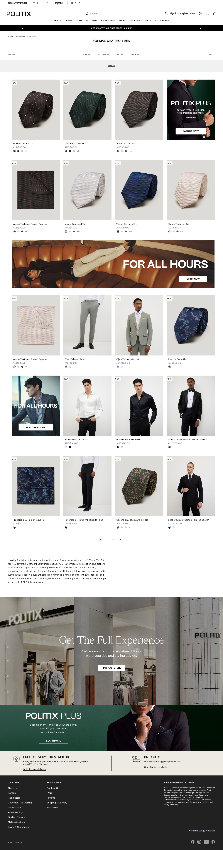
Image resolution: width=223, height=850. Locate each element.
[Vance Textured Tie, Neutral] (169, 232)
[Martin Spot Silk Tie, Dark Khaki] (66, 151)
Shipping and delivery (34, 769)
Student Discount (17, 817)
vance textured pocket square (30, 224)
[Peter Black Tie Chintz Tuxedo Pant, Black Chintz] (66, 528)
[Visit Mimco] (59, 3)
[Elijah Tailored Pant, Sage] (66, 367)
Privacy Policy (15, 813)
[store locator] (198, 13)
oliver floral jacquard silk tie (132, 520)
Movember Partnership (20, 803)
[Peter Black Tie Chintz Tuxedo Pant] (87, 486)
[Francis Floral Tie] (191, 325)
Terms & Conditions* (19, 827)
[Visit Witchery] (40, 3)
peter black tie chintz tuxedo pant (84, 520)
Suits (79, 21)
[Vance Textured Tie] (139, 110)
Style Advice (162, 21)
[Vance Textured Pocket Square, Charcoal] (22, 232)
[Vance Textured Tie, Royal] (117, 232)
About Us (12, 788)
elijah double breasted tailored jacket (188, 520)
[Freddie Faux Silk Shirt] (87, 406)
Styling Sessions (16, 822)
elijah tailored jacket (127, 359)
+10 (130, 151)
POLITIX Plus (14, 808)
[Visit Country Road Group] (17, 3)
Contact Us (53, 788)
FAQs (49, 793)
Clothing (91, 21)
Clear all (111, 66)
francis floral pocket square (28, 520)
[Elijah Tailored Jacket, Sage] (117, 367)
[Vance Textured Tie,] (117, 151)
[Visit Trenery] (76, 3)
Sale (148, 21)
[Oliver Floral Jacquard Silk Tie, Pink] (125, 528)
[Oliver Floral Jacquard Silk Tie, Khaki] (117, 528)
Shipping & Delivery (57, 803)
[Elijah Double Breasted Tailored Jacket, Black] (169, 528)
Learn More (53, 741)
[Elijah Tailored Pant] (87, 325)
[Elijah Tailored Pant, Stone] (70, 367)
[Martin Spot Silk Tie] (36, 110)
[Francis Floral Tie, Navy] (169, 367)
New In (57, 21)
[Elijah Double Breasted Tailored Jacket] (191, 486)
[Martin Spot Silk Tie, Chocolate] (14, 151)
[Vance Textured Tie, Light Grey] (66, 232)
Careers (12, 793)
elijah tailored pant (75, 359)
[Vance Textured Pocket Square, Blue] (18, 232)
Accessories (108, 21)
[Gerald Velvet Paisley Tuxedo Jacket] (191, 406)
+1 (26, 151)
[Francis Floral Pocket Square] (36, 486)
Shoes (122, 21)
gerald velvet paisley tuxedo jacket (187, 440)
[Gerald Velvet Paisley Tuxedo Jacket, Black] (169, 447)
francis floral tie (177, 359)
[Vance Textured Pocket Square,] (14, 232)
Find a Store (14, 798)
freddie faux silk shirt (76, 440)
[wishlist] (205, 14)
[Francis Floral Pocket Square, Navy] (14, 528)
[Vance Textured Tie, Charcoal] (125, 151)
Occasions (136, 21)
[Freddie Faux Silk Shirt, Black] (70, 447)
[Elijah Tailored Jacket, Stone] (121, 367)
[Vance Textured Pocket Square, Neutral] (14, 367)
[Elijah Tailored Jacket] (139, 325)
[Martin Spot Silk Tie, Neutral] (22, 151)
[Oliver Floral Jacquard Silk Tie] (139, 486)
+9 (26, 231)
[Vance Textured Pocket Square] (36, 190)
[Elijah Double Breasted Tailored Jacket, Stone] (173, 528)
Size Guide (52, 808)
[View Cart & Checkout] (215, 14)
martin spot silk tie (23, 144)
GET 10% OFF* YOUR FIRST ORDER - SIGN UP (111, 28)
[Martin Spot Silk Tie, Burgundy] (18, 151)
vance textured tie (126, 144)
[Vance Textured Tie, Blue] (121, 151)
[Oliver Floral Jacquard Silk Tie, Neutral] (121, 528)
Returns (51, 798)
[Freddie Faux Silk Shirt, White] (66, 447)
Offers (69, 21)
